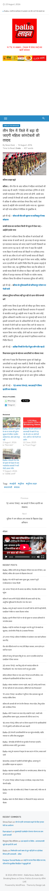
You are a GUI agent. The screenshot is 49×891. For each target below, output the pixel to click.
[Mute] (38, 556)
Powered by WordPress (15, 885)
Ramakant (7, 831)
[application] (24, 547)
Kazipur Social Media (11, 860)
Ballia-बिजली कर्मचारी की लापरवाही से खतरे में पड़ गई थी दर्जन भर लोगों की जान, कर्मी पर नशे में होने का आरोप (32, 434)
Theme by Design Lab (36, 885)
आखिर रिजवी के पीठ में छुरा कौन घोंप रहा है (28, 346)
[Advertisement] (24, 89)
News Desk (10, 145)
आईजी (13, 483)
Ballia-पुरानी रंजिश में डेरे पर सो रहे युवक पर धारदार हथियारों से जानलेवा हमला (25, 9)
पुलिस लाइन (32, 483)
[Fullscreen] (42, 556)
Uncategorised (11, 126)
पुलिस (21, 483)
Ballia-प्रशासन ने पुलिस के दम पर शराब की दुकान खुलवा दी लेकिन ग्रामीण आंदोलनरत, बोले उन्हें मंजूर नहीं (11, 434)
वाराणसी (9, 487)
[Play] (6, 556)
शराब (17, 487)
